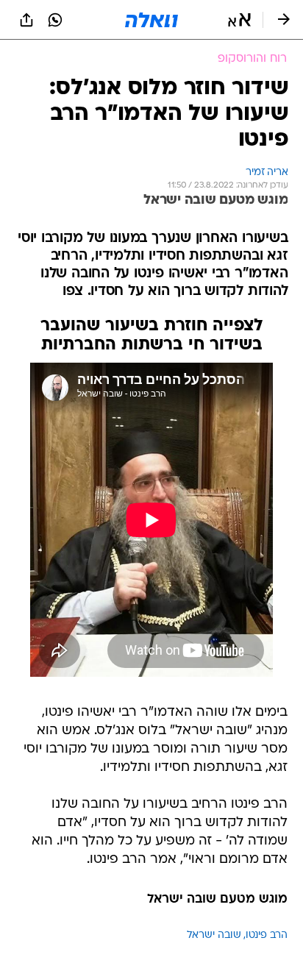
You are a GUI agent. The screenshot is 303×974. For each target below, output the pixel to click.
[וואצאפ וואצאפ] (55, 20)
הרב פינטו (267, 935)
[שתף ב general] (26, 20)
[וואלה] (151, 20)
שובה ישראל (214, 935)
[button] (239, 19)
